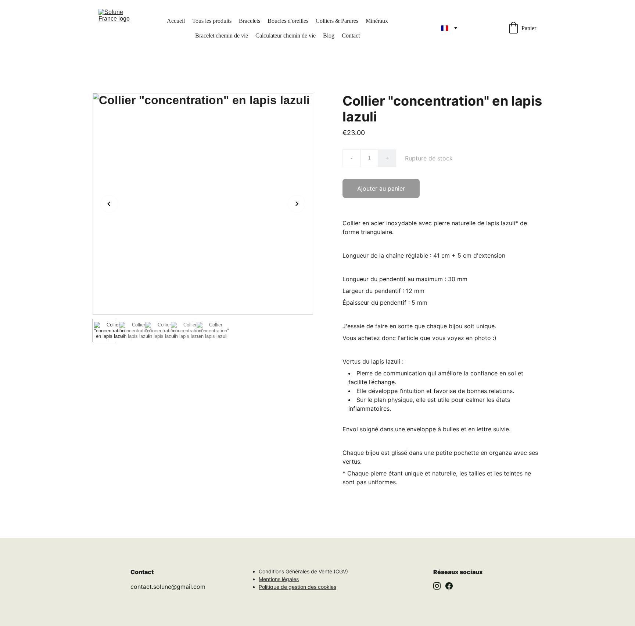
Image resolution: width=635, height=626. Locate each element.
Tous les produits (212, 21)
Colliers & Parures (337, 21)
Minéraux (377, 21)
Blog (328, 35)
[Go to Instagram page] (437, 586)
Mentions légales (279, 579)
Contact (351, 35)
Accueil (176, 21)
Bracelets (249, 21)
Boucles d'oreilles (288, 21)
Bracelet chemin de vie (221, 35)
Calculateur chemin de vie (285, 35)
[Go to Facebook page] (449, 586)
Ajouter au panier (381, 188)
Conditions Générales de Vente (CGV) (303, 571)
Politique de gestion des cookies (297, 587)
